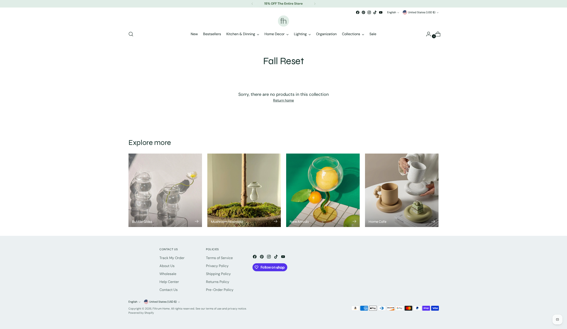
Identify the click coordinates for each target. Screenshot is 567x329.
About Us (167, 266)
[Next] (315, 4)
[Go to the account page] (426, 34)
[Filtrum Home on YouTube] (381, 12)
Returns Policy (217, 281)
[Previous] (252, 4)
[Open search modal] (130, 34)
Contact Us (168, 289)
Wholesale (167, 273)
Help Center (169, 281)
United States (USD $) (421, 12)
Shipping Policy (218, 273)
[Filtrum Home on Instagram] (369, 12)
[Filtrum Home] (283, 21)
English (391, 12)
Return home (283, 100)
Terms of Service (219, 258)
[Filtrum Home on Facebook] (358, 12)
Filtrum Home (161, 308)
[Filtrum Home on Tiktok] (375, 12)
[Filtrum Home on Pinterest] (363, 12)
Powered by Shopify (141, 313)
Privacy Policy (217, 266)
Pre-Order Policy (219, 289)
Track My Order (171, 258)
